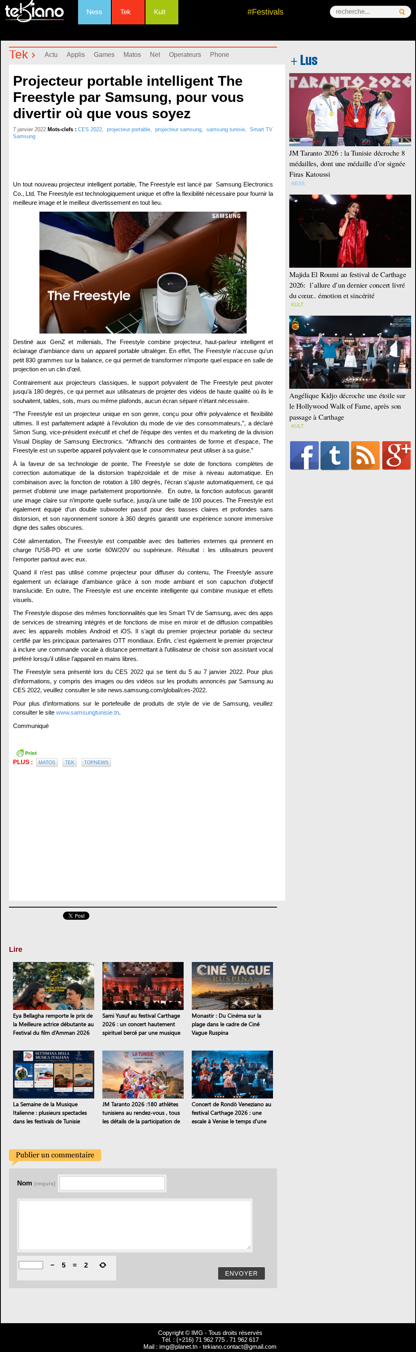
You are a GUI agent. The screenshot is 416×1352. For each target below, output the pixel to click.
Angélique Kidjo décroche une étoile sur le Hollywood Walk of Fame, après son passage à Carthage (347, 405)
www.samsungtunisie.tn (86, 712)
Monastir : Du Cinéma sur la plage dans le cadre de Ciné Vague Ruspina (226, 1024)
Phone (219, 54)
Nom (36, 1183)
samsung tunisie (225, 129)
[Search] (402, 12)
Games (104, 54)
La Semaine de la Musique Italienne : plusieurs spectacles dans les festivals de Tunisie (50, 1112)
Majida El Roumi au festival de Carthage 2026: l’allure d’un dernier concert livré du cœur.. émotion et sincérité (347, 284)
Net (155, 54)
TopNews (96, 762)
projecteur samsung (178, 129)
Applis (76, 54)
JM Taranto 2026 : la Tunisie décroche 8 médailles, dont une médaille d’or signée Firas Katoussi (347, 163)
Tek (125, 12)
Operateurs (185, 54)
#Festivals (265, 11)
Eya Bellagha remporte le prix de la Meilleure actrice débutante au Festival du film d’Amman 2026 (53, 1024)
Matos (132, 54)
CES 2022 (90, 129)
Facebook (304, 455)
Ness (94, 12)
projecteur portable (128, 129)
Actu (51, 54)
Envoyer (241, 1273)
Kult (160, 12)
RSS (365, 455)
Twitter (335, 455)
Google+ (396, 455)
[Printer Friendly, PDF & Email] (26, 752)
